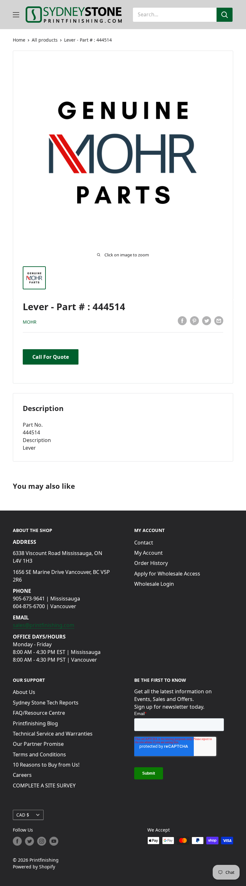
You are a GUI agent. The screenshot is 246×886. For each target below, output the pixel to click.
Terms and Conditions (39, 754)
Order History (151, 563)
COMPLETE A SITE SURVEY (44, 785)
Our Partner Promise (38, 743)
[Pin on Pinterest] (194, 320)
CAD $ (22, 815)
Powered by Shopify (34, 867)
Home (19, 40)
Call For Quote (50, 356)
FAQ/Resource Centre (39, 712)
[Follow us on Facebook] (17, 841)
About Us (24, 692)
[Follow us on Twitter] (29, 841)
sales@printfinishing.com (43, 625)
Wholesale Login (154, 583)
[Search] (225, 15)
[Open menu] (16, 14)
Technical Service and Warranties (53, 733)
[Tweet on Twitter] (206, 320)
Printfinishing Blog (35, 723)
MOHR (30, 322)
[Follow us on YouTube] (53, 841)
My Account (148, 552)
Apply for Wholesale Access (167, 573)
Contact (143, 542)
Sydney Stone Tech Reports (45, 702)
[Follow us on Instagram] (41, 841)
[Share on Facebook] (182, 320)
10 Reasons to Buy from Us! (46, 764)
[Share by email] (218, 320)
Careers (22, 774)
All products (45, 40)
